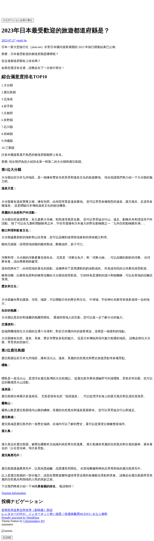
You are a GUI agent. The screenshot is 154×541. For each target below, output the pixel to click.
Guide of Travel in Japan (115, 20)
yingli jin (21, 40)
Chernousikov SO (34, 521)
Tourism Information (14, 493)
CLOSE (7, 537)
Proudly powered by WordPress (20, 517)
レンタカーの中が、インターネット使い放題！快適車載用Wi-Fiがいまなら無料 (54, 513)
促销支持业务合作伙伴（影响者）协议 (27, 510)
